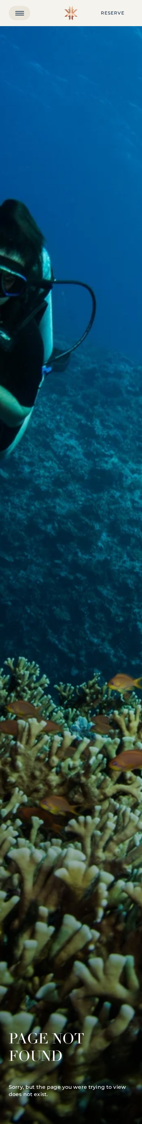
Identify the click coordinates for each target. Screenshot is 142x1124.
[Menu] (19, 13)
